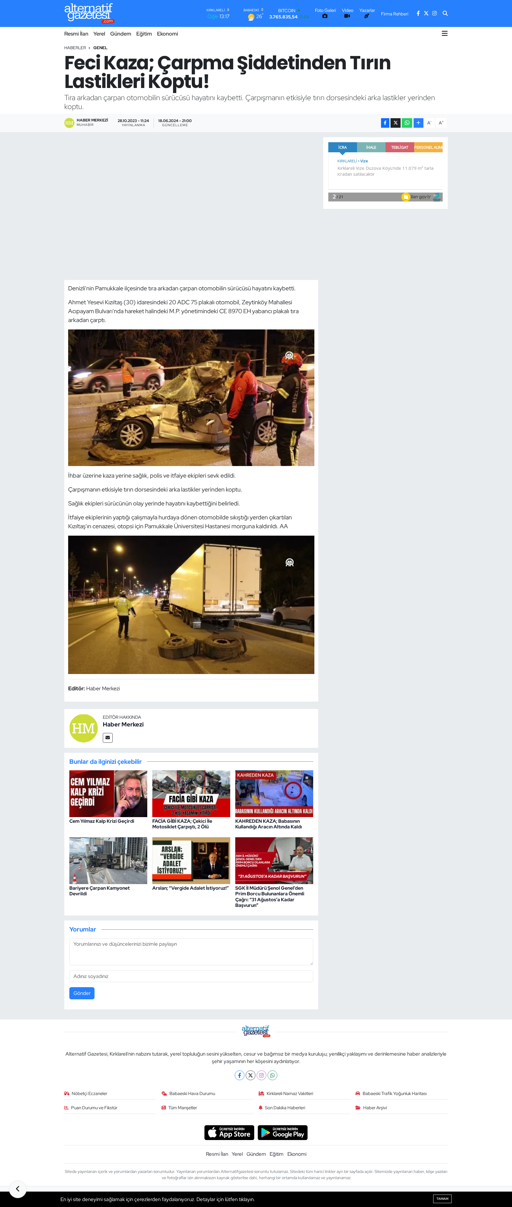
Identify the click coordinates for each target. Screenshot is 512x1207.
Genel (100, 47)
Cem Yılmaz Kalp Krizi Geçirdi (101, 821)
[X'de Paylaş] (396, 123)
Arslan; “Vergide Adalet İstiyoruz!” (190, 888)
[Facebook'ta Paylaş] (385, 123)
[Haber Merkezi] (83, 728)
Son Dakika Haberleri (285, 1108)
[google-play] (283, 1132)
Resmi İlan (76, 33)
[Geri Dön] (18, 1189)
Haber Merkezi (123, 724)
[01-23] (191, 604)
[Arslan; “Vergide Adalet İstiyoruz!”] (191, 860)
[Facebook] (239, 1075)
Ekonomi (167, 33)
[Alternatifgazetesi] (89, 13)
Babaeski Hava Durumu (192, 1093)
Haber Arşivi (375, 1108)
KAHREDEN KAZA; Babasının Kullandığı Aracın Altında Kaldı (268, 824)
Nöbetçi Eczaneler (89, 1093)
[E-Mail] (108, 738)
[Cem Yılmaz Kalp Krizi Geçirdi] (108, 793)
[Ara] (445, 13)
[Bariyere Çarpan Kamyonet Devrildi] (108, 860)
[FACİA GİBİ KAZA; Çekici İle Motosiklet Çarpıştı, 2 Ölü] (191, 793)
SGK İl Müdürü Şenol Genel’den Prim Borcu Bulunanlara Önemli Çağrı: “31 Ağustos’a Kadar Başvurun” (269, 896)
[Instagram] (261, 1075)
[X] (250, 1075)
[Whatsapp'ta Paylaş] (407, 123)
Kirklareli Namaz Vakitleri (290, 1093)
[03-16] (191, 397)
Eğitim (144, 33)
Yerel (99, 33)
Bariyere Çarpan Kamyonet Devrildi (99, 891)
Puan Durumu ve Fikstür (94, 1108)
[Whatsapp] (272, 1075)
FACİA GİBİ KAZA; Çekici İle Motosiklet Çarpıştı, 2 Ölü (182, 824)
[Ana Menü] (445, 33)
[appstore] (229, 1132)
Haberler (75, 47)
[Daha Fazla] (418, 123)
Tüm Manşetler (182, 1108)
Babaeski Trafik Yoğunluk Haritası (395, 1093)
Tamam (442, 1199)
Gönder (82, 993)
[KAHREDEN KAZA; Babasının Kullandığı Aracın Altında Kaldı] (274, 793)
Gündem (120, 33)
